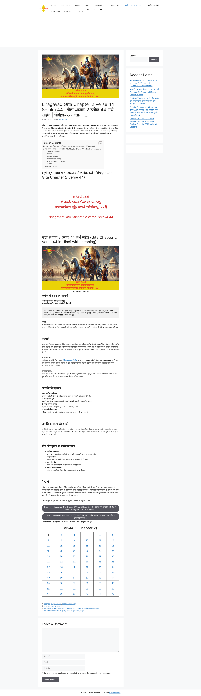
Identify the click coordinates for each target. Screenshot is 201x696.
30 (112, 556)
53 (100, 577)
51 (74, 577)
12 (113, 540)
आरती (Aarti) (55, 11)
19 (48, 551)
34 (87, 561)
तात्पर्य (50, 154)
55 (48, 583)
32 (61, 561)
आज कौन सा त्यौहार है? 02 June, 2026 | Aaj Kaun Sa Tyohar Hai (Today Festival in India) (144, 92)
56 (61, 583)
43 (48, 572)
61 (48, 588)
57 (74, 583)
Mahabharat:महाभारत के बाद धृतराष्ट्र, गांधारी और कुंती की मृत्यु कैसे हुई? (64, 611)
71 (100, 594)
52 (87, 577)
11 (100, 540)
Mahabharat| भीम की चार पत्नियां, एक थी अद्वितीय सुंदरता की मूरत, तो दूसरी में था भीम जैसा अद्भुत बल (71, 608)
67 (48, 594)
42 (112, 567)
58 (87, 583)
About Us (67, 11)
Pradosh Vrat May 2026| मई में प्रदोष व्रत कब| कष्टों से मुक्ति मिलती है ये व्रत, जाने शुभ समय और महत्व (144, 101)
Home (53, 5)
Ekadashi (87, 5)
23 (100, 551)
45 (74, 572)
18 (113, 545)
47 (100, 572)
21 (74, 551)
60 (112, 583)
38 (61, 567)
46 (87, 572)
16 (87, 545)
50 (61, 577)
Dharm (77, 5)
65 (100, 588)
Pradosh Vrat (114, 5)
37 (48, 567)
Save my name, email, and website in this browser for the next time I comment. (77, 673)
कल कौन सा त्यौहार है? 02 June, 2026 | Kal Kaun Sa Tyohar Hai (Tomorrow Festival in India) (144, 83)
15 (74, 545)
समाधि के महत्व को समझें (54, 159)
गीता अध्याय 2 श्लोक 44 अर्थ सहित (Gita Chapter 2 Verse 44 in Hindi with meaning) (73, 149)
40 (87, 567)
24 (112, 551)
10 (87, 540)
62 (61, 588)
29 (100, 556)
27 (74, 556)
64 (87, 588)
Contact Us (79, 11)
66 (113, 588)
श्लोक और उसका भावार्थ (54, 151)
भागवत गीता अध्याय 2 (56, 606)
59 (100, 583)
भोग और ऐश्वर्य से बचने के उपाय (56, 161)
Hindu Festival (65, 5)
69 (74, 594)
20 (61, 551)
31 (48, 561)
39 (74, 567)
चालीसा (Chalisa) (153, 5)
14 (61, 545)
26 (61, 556)
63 (74, 588)
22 (87, 551)
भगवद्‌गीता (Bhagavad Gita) (132, 5)
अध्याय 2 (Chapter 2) (52, 166)
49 (48, 577)
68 (61, 594)
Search (133, 56)
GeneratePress (114, 693)
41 (100, 567)
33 (74, 561)
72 (113, 594)
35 (100, 561)
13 (48, 545)
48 (112, 572)
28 (87, 556)
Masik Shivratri (100, 5)
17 (100, 545)
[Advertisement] (100, 32)
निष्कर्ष (50, 163)
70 (87, 594)
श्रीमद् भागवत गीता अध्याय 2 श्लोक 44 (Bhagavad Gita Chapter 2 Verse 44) (69, 146)
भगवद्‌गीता (47, 606)
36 (112, 561)
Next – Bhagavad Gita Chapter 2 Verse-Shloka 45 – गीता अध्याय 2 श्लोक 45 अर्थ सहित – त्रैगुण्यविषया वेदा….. (80, 516)
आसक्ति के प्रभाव (53, 156)
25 (48, 556)
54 (112, 577)
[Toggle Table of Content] (99, 143)
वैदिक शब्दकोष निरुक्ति (70, 360)
